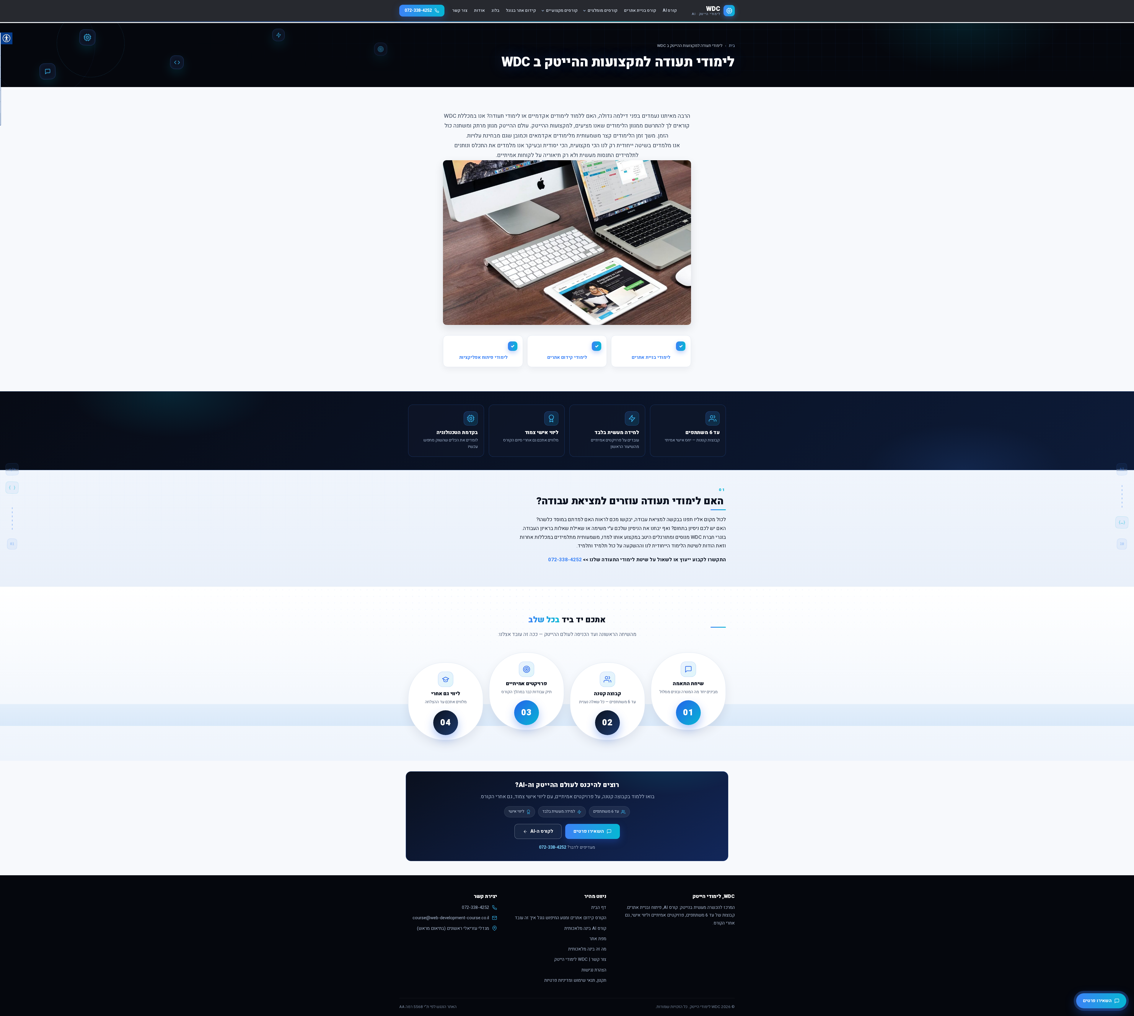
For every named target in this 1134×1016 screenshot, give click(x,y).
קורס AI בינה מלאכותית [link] (585, 928)
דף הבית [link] (598, 907)
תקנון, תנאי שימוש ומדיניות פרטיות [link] (575, 980)
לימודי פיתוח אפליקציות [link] (483, 357)
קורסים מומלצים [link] (602, 10)
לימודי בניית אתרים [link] (651, 357)
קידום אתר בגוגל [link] (521, 10)
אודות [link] (479, 10)
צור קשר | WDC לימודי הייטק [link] (580, 959)
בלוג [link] (495, 10)
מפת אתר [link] (597, 938)
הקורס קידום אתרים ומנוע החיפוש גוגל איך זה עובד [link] (560, 917)
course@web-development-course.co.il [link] (451, 917)
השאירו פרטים (588, 831)
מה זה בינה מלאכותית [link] (587, 949)
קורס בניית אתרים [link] (640, 10)
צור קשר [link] (459, 10)
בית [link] (732, 46)
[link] (713, 10)
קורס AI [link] (670, 10)
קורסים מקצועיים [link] (562, 10)
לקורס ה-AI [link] (541, 831)
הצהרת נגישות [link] (593, 970)
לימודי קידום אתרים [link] (567, 357)
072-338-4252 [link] (418, 10)
